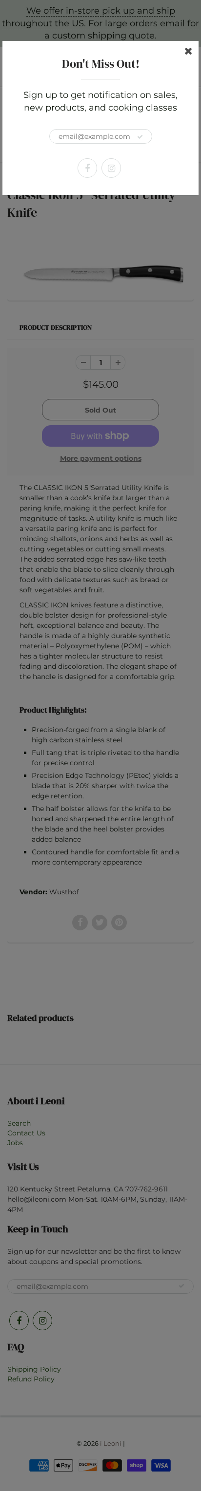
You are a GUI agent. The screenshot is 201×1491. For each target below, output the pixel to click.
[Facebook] (87, 168)
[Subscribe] (140, 137)
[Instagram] (111, 168)
